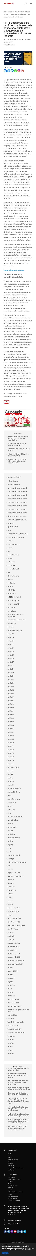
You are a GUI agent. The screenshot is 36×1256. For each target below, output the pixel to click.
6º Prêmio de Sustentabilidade (17, 502)
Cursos (9, 1161)
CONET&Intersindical (14, 597)
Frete (9, 813)
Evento (10, 795)
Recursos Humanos (14, 943)
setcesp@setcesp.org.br (14, 1220)
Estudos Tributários (14, 792)
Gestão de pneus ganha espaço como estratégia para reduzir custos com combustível (17, 1128)
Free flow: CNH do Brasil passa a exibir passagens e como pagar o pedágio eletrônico (18, 1108)
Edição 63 (11, 683)
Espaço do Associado (14, 788)
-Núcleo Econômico (14, 477)
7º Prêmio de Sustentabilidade (17, 506)
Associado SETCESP (14, 544)
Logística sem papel (14, 873)
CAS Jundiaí (11, 565)
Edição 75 (11, 725)
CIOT (9, 572)
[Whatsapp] (15, 70)
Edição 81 (11, 746)
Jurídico (10, 841)
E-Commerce (12, 623)
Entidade (10, 778)
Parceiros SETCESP (14, 908)
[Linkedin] (12, 70)
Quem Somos (11, 1177)
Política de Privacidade (14, 1200)
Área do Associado (13, 1196)
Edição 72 (11, 715)
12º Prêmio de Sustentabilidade (17, 495)
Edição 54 (11, 651)
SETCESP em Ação (13, 999)
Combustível (11, 583)
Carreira (10, 558)
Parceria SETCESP (13, 911)
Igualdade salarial (13, 820)
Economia (11, 627)
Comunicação (12, 593)
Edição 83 (11, 753)
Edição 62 (11, 679)
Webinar (10, 1047)
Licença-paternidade (14, 855)
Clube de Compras (13, 576)
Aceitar (5, 1253)
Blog (9, 551)
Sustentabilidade (13, 1015)
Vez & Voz (11, 1040)
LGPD (9, 848)
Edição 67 (11, 697)
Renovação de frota (14, 953)
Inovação (10, 831)
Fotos (9, 1183)
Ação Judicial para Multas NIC (17, 520)
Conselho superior (13, 600)
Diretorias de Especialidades (17, 620)
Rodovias (10, 975)
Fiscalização (11, 809)
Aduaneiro (11, 523)
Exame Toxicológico (14, 799)
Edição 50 (11, 637)
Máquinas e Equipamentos (16, 876)
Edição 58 (11, 665)
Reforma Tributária (13, 946)
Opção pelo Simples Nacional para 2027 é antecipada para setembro (18, 1115)
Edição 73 (11, 718)
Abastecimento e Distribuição (17, 516)
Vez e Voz (11, 1043)
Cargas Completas (13, 555)
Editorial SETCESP (13, 767)
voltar (6, 402)
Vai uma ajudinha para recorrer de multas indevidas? (18, 1069)
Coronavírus (11, 607)
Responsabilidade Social (15, 964)
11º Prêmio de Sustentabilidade (17, 492)
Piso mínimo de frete (14, 918)
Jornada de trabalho (14, 838)
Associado (11, 541)
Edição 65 (11, 690)
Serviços (10, 992)
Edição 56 (11, 658)
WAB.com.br (21, 1242)
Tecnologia (11, 1018)
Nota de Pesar (12, 890)
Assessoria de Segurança (16, 537)
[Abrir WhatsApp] (31, 1251)
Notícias (10, 11)
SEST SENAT (11, 996)
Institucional (11, 834)
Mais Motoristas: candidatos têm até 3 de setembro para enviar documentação (18, 1082)
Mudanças (11, 883)
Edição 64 (11, 686)
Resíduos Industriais (14, 957)
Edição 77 (11, 732)
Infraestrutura (7, 44)
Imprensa (10, 823)
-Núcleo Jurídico (13, 481)
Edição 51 (11, 641)
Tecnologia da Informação (16, 1022)
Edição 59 (11, 669)
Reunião (10, 967)
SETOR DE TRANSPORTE (15, 1006)
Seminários (11, 985)
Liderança (11, 859)
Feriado (10, 806)
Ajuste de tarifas (13, 527)
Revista (10, 1190)
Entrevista (11, 781)
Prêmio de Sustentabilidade (16, 925)
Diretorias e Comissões (14, 1179)
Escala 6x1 (11, 785)
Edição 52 (11, 644)
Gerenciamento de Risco (15, 816)
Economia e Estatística (15, 630)
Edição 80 (11, 743)
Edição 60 (11, 672)
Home (5, 11)
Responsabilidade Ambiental (16, 960)
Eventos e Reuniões (13, 1159)
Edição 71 (11, 711)
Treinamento (11, 1036)
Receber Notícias (12, 1198)
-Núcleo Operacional (14, 485)
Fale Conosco (11, 1170)
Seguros (10, 982)
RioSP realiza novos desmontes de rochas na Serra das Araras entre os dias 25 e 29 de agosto (18, 1121)
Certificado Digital (13, 569)
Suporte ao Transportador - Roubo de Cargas (18, 1010)
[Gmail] (22, 70)
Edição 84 (11, 757)
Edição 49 (11, 634)
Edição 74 (11, 722)
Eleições (10, 774)
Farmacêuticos (12, 802)
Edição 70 (11, 708)
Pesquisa (10, 915)
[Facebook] (5, 70)
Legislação (11, 845)
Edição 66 (11, 694)
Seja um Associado (13, 1185)
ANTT (9, 530)
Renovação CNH (12, 950)
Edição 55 (11, 655)
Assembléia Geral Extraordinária (18, 534)
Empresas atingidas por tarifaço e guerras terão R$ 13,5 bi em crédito (19, 1088)
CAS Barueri (11, 562)
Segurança (11, 978)
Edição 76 (11, 729)
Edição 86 (11, 764)
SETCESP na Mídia (13, 1003)
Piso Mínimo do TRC (14, 922)
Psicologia (11, 932)
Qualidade (11, 939)
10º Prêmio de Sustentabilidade (17, 488)
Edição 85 (11, 760)
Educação (11, 771)
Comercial (11, 586)
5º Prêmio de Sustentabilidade (17, 499)
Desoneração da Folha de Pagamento (15, 615)
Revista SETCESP (13, 971)
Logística (10, 869)
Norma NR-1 (11, 887)
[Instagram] (18, 70)
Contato (10, 1194)
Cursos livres (12, 611)
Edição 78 (11, 736)
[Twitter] (8, 70)
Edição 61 (11, 676)
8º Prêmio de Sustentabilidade (17, 509)
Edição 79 (11, 739)
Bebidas (10, 548)
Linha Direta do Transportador (17, 862)
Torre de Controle (13, 1025)
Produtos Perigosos (14, 929)
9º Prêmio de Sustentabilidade (17, 513)
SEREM (10, 989)
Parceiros (10, 1181)
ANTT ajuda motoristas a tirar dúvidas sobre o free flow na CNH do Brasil (18, 1075)
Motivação (11, 880)
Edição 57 (11, 662)
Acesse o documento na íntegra (14, 270)
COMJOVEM (11, 590)
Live (9, 866)
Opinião (10, 897)
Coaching (10, 579)
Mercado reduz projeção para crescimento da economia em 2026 (19, 1094)
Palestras (11, 904)
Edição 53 (11, 648)
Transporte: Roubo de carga (16, 1032)
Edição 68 (11, 701)
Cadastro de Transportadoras (16, 1168)
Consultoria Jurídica (14, 604)
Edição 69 (11, 704)
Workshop (11, 1054)
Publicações (11, 936)
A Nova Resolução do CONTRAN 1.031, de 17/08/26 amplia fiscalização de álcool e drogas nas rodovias (18, 1100)
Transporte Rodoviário (14, 1029)
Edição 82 (11, 750)
